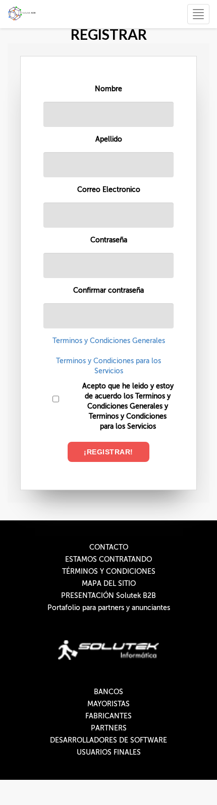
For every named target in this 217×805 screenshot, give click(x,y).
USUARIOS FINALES (109, 752)
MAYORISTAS (108, 704)
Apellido (108, 139)
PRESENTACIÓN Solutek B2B (108, 595)
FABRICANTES (108, 716)
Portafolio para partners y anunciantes (108, 608)
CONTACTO (108, 547)
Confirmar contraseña (108, 290)
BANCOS (108, 692)
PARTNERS (109, 728)
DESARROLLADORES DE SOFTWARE (108, 740)
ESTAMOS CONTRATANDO (108, 559)
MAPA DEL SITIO (109, 583)
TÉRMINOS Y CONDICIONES (108, 571)
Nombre (108, 89)
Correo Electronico (108, 189)
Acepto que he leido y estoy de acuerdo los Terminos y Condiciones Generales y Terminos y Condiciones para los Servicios (128, 406)
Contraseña (108, 240)
